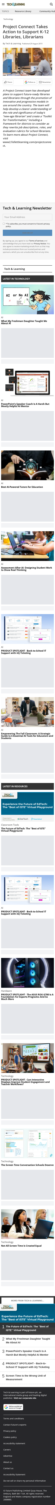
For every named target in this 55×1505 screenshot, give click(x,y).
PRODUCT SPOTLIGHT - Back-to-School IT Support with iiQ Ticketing (28, 1365)
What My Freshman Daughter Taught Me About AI (28, 1341)
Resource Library (23, 11)
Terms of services (36, 240)
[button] (3, 4)
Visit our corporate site (25, 1398)
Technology (8, 19)
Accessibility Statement (14, 1474)
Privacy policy (9, 1431)
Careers (7, 1449)
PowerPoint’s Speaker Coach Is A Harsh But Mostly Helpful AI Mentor (27, 1353)
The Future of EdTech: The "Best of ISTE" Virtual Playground (27, 1328)
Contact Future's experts (14, 1424)
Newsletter (46, 82)
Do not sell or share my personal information (24, 1480)
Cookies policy (10, 1437)
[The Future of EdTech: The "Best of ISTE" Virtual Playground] (27, 1319)
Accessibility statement (14, 1443)
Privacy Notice (40, 243)
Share (9, 82)
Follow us (31, 82)
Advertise (7, 1456)
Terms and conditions (13, 1418)
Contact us (8, 1468)
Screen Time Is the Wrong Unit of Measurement (26, 1377)
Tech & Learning (13, 43)
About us (7, 1462)
